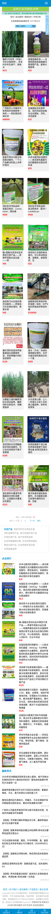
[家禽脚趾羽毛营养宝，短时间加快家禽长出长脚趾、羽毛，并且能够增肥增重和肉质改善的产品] (38, 93)
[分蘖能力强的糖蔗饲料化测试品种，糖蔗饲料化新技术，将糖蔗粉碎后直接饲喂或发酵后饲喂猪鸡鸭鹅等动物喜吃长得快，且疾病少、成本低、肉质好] (13, 384)
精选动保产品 (10, 545)
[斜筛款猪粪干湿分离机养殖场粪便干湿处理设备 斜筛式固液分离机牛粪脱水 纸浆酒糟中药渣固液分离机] (38, 429)
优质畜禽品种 (10, 549)
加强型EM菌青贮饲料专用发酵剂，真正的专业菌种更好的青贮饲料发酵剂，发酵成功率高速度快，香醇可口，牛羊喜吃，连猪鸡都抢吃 (33, 721)
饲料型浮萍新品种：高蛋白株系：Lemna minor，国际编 (12, 209)
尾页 (38, 521)
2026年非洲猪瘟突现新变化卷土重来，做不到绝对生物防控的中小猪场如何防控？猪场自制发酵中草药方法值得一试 (25, 780)
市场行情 (37, 17)
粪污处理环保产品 (28, 533)
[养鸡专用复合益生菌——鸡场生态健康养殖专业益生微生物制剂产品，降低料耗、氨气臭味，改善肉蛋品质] (8, 741)
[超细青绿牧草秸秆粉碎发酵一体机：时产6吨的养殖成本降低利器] (38, 286)
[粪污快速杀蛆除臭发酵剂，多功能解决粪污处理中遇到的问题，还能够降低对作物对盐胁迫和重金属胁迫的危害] (38, 478)
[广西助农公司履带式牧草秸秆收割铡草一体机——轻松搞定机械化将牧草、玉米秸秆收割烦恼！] (13, 93)
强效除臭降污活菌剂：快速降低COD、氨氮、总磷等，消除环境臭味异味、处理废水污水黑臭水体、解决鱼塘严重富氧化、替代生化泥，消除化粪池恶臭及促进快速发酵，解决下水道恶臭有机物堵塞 (34, 699)
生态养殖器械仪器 (12, 541)
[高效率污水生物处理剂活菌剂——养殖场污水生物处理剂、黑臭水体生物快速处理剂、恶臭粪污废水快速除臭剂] (13, 286)
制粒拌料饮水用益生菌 (24, 529)
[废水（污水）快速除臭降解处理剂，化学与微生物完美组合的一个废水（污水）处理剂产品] (38, 335)
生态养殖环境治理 (26, 545)
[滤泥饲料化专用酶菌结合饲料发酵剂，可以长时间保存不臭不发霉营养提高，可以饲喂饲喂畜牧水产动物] (13, 429)
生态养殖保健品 (29, 541)
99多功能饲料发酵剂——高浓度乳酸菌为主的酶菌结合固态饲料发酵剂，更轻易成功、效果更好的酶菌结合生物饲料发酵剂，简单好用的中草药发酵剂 (34, 570)
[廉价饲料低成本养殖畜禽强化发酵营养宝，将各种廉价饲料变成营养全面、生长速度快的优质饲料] (13, 335)
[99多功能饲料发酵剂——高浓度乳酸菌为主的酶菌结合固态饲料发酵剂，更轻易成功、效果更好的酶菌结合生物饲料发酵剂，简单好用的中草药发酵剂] (38, 142)
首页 (12, 17)
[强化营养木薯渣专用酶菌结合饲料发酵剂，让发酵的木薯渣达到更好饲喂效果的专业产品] (13, 478)
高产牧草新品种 (25, 537)
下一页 (32, 521)
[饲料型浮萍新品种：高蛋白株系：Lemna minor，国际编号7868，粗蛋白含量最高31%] (13, 191)
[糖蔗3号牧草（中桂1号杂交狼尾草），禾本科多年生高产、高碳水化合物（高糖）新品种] (13, 44)
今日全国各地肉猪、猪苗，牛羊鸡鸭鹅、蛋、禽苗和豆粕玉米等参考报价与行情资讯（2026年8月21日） (25, 843)
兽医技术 (28, 17)
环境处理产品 (10, 537)
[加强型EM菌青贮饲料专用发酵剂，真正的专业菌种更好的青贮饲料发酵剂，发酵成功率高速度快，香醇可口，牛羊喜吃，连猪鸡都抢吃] (8, 721)
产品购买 (33, 889)
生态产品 (8, 529)
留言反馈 (44, 889)
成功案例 (19, 17)
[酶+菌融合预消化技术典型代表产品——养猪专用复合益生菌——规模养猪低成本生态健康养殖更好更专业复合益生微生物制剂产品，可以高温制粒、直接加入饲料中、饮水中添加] (13, 237)
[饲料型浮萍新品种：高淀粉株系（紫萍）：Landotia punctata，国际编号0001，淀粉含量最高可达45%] (38, 191)
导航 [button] (4, 3)
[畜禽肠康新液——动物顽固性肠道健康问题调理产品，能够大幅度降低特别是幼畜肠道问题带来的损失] (38, 44)
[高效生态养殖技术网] (25, 10)
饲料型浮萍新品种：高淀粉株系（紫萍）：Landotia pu (38, 209)
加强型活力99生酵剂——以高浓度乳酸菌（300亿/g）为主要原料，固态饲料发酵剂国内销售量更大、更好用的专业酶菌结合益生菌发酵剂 (34, 590)
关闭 (47, 18)
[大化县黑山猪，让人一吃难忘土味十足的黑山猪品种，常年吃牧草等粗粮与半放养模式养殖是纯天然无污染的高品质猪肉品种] (38, 384)
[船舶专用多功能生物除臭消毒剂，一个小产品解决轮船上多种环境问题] (13, 142)
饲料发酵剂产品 (11, 533)
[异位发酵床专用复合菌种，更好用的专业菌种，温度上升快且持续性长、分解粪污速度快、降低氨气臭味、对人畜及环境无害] (8, 759)
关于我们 (13, 889)
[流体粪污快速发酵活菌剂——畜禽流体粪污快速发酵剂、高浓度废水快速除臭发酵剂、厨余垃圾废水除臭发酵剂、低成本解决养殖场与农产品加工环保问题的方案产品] (8, 672)
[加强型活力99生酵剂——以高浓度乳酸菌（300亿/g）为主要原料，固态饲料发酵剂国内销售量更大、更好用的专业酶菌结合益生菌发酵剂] (8, 591)
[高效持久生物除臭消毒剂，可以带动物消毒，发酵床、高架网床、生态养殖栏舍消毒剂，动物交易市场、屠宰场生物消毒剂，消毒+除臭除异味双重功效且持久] (38, 237)
